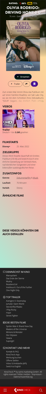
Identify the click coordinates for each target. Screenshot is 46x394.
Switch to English (13, 366)
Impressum (37, 374)
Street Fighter (12, 315)
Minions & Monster (14, 332)
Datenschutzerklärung (23, 376)
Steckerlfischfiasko (14, 307)
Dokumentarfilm (24, 177)
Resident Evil (11, 284)
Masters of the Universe (16, 329)
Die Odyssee (11, 335)
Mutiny (9, 281)
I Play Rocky (11, 309)
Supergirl (10, 341)
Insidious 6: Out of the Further (19, 287)
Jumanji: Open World (15, 304)
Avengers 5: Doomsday (16, 301)
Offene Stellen (12, 360)
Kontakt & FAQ (12, 351)
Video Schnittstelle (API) (16, 363)
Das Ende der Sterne (15, 278)
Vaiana (9, 338)
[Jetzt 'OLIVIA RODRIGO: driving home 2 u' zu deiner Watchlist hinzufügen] (34, 84)
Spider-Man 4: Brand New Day (19, 326)
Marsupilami (11, 275)
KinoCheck (8, 371)
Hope (8, 312)
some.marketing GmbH (28, 371)
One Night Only (12, 290)
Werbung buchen (13, 357)
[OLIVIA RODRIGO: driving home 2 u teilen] (26, 84)
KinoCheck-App (13, 354)
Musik (35, 177)
